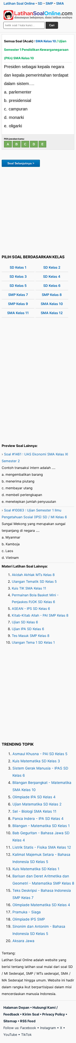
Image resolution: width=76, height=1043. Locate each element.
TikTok (26, 1034)
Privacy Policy (53, 1014)
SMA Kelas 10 (45, 41)
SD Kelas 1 (18, 267)
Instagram (48, 1028)
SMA (60, 3)
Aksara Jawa (23, 941)
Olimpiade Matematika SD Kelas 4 (41, 905)
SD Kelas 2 (51, 267)
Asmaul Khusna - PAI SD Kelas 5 (39, 754)
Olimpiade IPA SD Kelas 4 (34, 797)
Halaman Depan (16, 1007)
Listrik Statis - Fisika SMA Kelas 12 (41, 847)
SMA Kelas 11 (18, 313)
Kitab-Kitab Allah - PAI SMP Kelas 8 (40, 615)
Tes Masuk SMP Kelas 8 (30, 635)
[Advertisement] (38, 210)
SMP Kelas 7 (18, 295)
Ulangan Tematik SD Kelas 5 (34, 581)
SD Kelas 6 (51, 285)
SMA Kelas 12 (52, 313)
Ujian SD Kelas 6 (25, 622)
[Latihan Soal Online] (38, 15)
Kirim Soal (30, 1014)
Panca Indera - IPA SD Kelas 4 (38, 818)
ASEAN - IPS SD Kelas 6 (31, 608)
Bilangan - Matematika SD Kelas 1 (41, 826)
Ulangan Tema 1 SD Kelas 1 (33, 642)
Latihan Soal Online (19, 3)
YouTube (10, 1034)
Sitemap (10, 1021)
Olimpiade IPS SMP (28, 919)
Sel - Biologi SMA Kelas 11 (34, 811)
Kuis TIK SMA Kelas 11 (29, 588)
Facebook (28, 1028)
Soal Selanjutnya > (20, 163)
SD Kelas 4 (51, 276)
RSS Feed (27, 1021)
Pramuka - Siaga (26, 912)
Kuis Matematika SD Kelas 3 (36, 761)
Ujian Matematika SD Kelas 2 (36, 804)
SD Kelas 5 (18, 285)
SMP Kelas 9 (18, 304)
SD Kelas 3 (18, 276)
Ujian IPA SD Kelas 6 (28, 629)
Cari (51, 25)
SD (40, 3)
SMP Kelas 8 (52, 295)
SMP (49, 3)
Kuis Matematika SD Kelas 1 (35, 869)
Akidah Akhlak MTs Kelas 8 (33, 575)
